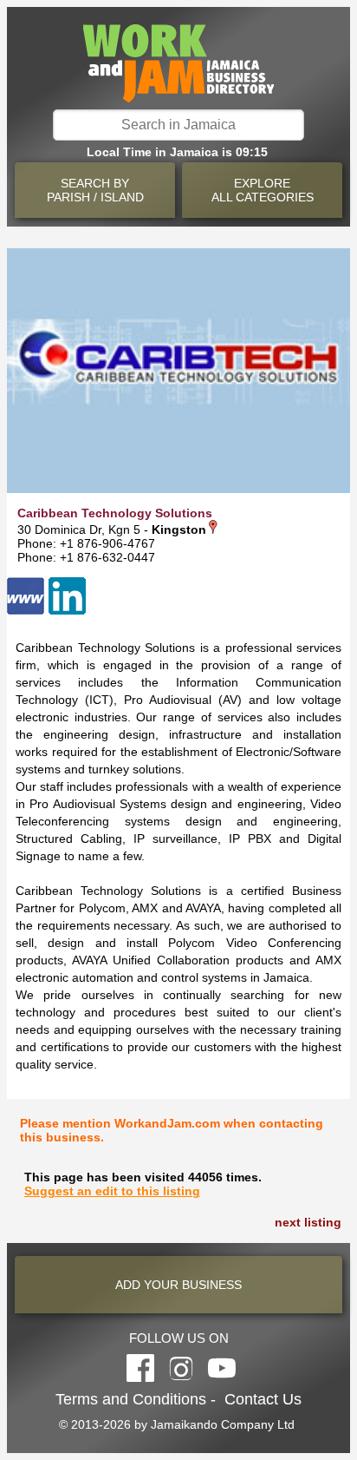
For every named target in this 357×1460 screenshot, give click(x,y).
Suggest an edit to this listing (112, 1191)
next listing (308, 1222)
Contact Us (263, 1399)
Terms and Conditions (130, 1399)
